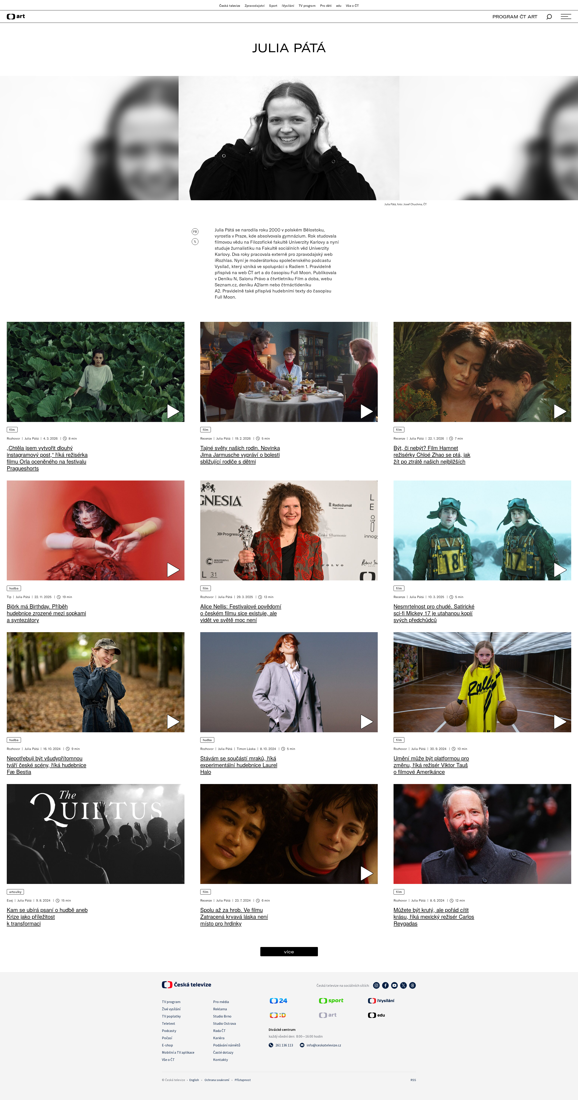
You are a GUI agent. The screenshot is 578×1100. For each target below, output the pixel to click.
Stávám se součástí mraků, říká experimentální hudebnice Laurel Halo (238, 764)
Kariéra (218, 1038)
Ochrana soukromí (217, 1080)
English (194, 1080)
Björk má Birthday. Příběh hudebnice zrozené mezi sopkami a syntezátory (46, 613)
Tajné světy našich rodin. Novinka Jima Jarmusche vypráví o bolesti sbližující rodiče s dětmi (240, 454)
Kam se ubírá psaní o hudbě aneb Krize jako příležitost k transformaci (47, 916)
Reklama (220, 1009)
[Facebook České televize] (385, 987)
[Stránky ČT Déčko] (278, 1016)
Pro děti (326, 6)
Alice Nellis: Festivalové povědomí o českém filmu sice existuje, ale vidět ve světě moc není (240, 613)
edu (338, 6)
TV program (307, 6)
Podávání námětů (226, 1045)
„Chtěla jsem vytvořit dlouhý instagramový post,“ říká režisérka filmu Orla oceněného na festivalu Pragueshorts (47, 458)
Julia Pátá (32, 438)
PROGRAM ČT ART (514, 16)
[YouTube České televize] (394, 987)
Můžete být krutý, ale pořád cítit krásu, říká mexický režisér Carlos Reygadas (434, 916)
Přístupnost (243, 1080)
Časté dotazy (223, 1052)
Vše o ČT (352, 6)
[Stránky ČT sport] (331, 1002)
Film (12, 430)
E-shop (167, 1045)
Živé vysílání (171, 1009)
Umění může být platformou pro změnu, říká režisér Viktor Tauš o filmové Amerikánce (431, 764)
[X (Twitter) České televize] (403, 987)
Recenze (206, 438)
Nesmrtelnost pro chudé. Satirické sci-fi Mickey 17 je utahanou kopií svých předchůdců (434, 613)
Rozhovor (13, 438)
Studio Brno (222, 1016)
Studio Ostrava (224, 1023)
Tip (9, 597)
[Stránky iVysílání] (391, 1000)
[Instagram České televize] (376, 987)
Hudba (14, 588)
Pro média (221, 1001)
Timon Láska (246, 749)
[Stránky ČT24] (278, 1002)
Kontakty (220, 1059)
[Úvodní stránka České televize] (186, 987)
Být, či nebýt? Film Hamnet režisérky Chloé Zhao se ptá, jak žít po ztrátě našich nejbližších (432, 454)
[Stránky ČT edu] (391, 1015)
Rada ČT (219, 1030)
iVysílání (288, 6)
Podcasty (169, 1030)
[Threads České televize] (412, 987)
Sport (273, 6)
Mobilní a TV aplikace (178, 1052)
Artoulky (15, 892)
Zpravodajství (255, 6)
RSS (413, 1080)
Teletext (168, 1023)
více (289, 951)
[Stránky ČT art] (327, 1016)
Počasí (167, 1038)
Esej (10, 900)
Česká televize (229, 6)
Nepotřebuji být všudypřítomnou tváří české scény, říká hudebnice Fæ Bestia (46, 764)
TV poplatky (171, 1016)
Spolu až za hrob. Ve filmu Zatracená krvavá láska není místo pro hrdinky (234, 916)
